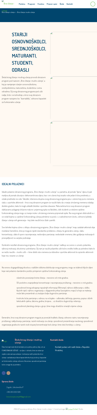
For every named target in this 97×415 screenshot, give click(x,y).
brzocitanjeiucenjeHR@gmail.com (19, 397)
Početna (22, 4)
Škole (62, 4)
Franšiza (41, 4)
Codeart (75, 409)
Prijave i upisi (52, 4)
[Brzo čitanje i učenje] (8, 3)
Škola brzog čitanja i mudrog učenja (28, 341)
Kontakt (70, 4)
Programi (31, 4)
